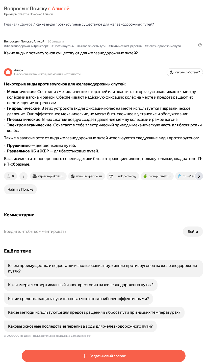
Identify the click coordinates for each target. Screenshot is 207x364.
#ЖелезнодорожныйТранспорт (26, 46)
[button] (200, 45)
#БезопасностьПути (91, 46)
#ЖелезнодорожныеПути (163, 46)
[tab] (11, 176)
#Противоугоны (62, 46)
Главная (10, 24)
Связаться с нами (81, 335)
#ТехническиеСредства (125, 46)
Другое (26, 24)
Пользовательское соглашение (51, 335)
